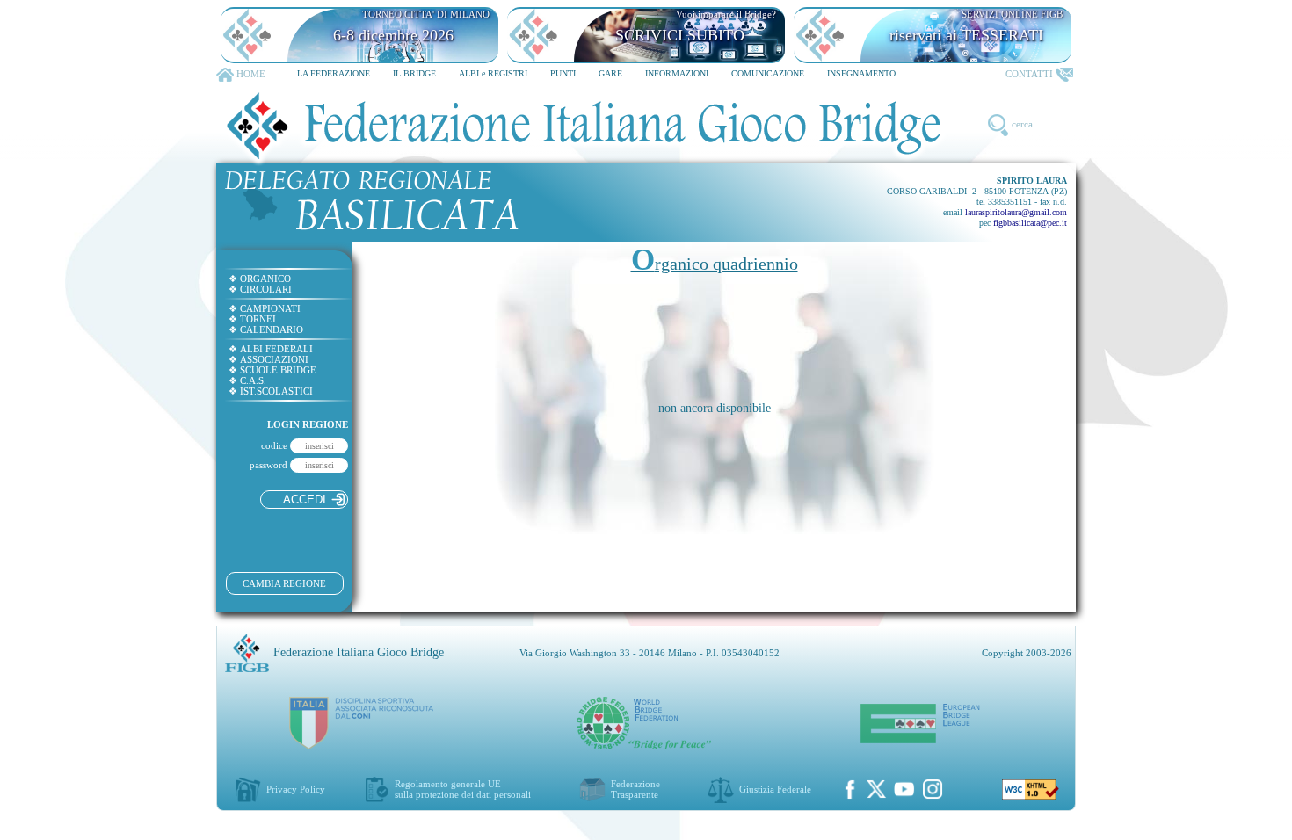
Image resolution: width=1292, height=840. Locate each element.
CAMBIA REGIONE (284, 583)
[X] (876, 789)
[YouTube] (904, 789)
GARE (610, 73)
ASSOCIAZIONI (268, 359)
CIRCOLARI (260, 289)
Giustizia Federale (775, 789)
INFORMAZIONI (676, 73)
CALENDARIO (266, 329)
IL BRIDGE (414, 73)
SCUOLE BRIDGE (272, 370)
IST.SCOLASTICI (271, 391)
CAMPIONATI (265, 308)
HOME (250, 74)
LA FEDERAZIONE (333, 73)
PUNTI (563, 73)
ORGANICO (260, 278)
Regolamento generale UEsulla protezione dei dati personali (463, 789)
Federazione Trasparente (635, 789)
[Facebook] (849, 789)
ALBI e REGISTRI (493, 73)
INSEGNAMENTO (861, 73)
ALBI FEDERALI (271, 349)
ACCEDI (304, 499)
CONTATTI (1029, 74)
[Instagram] (932, 789)
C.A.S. (247, 380)
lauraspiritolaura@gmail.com (1016, 212)
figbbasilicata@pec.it (1030, 223)
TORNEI (252, 319)
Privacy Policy (295, 789)
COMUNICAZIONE (767, 73)
